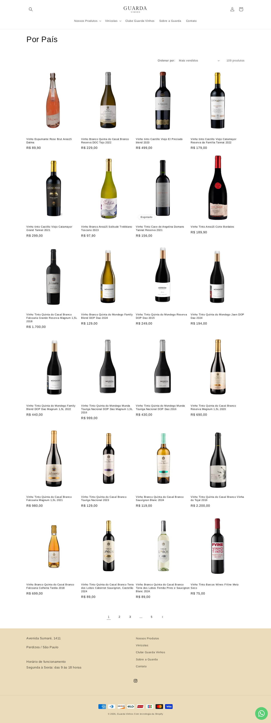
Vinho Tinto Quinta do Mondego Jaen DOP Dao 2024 (217, 316)
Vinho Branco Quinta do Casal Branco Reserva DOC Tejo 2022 (105, 141)
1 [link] (109, 617)
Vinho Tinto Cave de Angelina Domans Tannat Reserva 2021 (160, 228)
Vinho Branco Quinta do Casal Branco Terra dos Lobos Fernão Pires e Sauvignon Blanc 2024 (163, 588)
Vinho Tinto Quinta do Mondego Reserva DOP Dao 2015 (161, 316)
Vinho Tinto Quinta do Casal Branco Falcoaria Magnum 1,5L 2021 (49, 498)
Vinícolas (142, 645)
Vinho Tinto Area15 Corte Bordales (212, 226)
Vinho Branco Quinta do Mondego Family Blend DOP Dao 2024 (107, 316)
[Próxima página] (162, 617)
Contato (141, 666)
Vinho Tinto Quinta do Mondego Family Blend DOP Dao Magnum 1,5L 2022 (51, 407)
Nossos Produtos (147, 638)
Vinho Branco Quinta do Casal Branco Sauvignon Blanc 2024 (160, 498)
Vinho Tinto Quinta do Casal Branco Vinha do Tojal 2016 (217, 498)
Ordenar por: (166, 60)
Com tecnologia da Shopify (148, 714)
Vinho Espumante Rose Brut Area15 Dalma (49, 141)
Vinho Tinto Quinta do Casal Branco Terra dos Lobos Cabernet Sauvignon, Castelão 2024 (107, 588)
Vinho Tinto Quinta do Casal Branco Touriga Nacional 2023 (103, 498)
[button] (30, 9)
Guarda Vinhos (125, 714)
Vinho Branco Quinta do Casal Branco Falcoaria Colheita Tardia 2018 (50, 586)
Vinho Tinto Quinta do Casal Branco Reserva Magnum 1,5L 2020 (213, 407)
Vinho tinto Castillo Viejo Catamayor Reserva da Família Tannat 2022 (213, 141)
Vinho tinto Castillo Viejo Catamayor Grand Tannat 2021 (49, 228)
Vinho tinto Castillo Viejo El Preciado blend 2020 (159, 141)
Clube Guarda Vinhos (150, 652)
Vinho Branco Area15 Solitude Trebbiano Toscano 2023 (106, 228)
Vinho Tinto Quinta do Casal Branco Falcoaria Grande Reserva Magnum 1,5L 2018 (51, 318)
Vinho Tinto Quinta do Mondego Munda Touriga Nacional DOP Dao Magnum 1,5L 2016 (107, 409)
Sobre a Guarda (147, 659)
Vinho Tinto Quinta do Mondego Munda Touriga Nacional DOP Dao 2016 (160, 407)
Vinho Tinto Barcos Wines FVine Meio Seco (215, 586)
